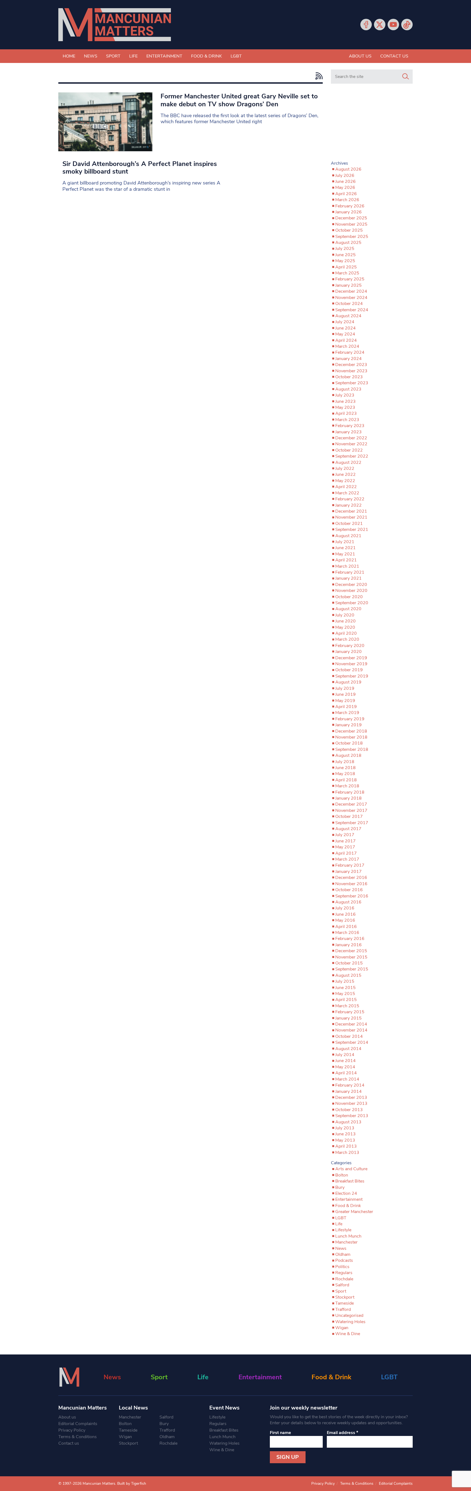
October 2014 (349, 1036)
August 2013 (348, 1122)
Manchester (346, 1242)
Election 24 (346, 1193)
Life (133, 56)
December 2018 (351, 731)
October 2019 (349, 670)
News (90, 56)
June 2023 (345, 401)
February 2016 (349, 939)
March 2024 (347, 346)
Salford (342, 1285)
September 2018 (351, 749)
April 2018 (346, 780)
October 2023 (349, 377)
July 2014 (344, 1055)
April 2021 (346, 560)
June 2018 (345, 768)
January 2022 (348, 505)
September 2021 (351, 530)
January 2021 (348, 578)
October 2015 (349, 963)
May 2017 (345, 847)
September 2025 (351, 237)
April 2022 (346, 487)
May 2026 (345, 187)
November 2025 (351, 224)
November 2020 (351, 591)
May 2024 (345, 334)
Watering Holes (350, 1322)
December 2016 (351, 878)
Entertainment (164, 56)
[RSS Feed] (318, 75)
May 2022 (345, 481)
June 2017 (345, 841)
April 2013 (346, 1146)
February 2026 (349, 206)
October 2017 (349, 816)
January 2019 (348, 725)
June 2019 (345, 694)
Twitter (379, 24)
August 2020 (348, 609)
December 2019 (351, 658)
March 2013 (347, 1153)
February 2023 (349, 426)
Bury (340, 1187)
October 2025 (349, 230)
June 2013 (345, 1134)
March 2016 (347, 933)
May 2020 (345, 627)
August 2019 (348, 682)
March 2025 (347, 273)
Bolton (341, 1175)
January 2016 (348, 945)
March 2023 (347, 420)
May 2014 (345, 1067)
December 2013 (351, 1097)
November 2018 (351, 737)
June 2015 (345, 988)
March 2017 (347, 859)
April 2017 (346, 853)
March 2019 (347, 713)
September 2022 (351, 456)
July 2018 (344, 762)
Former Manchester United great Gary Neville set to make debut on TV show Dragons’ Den (239, 100)
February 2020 (349, 646)
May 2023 (345, 407)
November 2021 (351, 517)
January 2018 (348, 798)
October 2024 (349, 304)
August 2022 (348, 462)
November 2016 (351, 884)
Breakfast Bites (349, 1181)
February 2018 (349, 792)
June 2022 (345, 474)
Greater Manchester (354, 1212)
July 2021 (344, 542)
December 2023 (351, 365)
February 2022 (349, 499)
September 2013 (351, 1116)
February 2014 (349, 1085)
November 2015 (351, 957)
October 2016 (349, 890)
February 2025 (349, 279)
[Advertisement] (372, 124)
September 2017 (351, 823)
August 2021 (348, 536)
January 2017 (348, 872)
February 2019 (349, 719)
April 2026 (346, 194)
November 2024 (351, 298)
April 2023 (346, 413)
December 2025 (351, 218)
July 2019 (344, 688)
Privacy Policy (71, 1430)
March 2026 (347, 200)
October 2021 (349, 524)
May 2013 (345, 1140)
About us (360, 56)
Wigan (341, 1328)
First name (280, 1432)
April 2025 (346, 267)
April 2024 (346, 340)
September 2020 (351, 603)
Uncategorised (349, 1315)
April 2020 (346, 633)
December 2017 (351, 804)
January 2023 (348, 432)
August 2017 (348, 829)
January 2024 (348, 359)
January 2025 (348, 285)
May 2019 (345, 701)
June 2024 (345, 328)
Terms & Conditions (77, 1437)
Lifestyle (343, 1230)
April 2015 (346, 1000)
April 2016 (346, 927)
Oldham (343, 1254)
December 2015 (351, 951)
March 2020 (347, 639)
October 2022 (349, 450)
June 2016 (345, 914)
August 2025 (348, 243)
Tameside (344, 1303)
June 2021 (345, 548)
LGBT (236, 56)
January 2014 (348, 1091)
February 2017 (349, 865)
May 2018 (345, 774)
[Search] (405, 76)
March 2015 (347, 1006)
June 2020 (345, 621)
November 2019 (351, 664)
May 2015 (345, 994)
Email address (342, 1432)
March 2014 (347, 1079)
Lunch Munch (348, 1236)
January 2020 (348, 652)
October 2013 (349, 1110)
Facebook (366, 24)
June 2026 (345, 182)
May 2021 (345, 554)
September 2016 (351, 896)
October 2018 (349, 743)
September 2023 (351, 383)
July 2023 (344, 395)
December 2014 (351, 1024)
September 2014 (351, 1042)
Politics (342, 1267)
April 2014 (346, 1073)
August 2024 (348, 316)
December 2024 (351, 291)
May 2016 (345, 920)
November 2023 (351, 371)
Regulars (343, 1273)
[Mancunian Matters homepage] (114, 24)
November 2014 (351, 1030)
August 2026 (348, 169)
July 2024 (344, 322)
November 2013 (351, 1103)
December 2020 (351, 585)
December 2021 (351, 511)
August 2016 (348, 902)
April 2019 (346, 707)
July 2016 (344, 908)
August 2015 (348, 975)
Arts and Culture (351, 1169)
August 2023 (348, 389)
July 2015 (344, 981)
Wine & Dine (347, 1334)
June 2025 (345, 255)
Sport (113, 56)
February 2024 (349, 352)
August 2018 (348, 755)
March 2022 (347, 493)
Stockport (344, 1297)
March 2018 (347, 786)
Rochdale (344, 1279)
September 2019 (351, 676)
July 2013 (344, 1128)
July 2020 (344, 615)
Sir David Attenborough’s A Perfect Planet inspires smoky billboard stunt (139, 167)
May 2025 (345, 261)
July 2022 (344, 468)
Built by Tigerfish (131, 1483)
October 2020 (349, 597)
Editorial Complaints (77, 1424)
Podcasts (344, 1260)
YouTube (393, 24)
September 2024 (351, 310)
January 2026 (348, 212)
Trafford (343, 1309)
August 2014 (348, 1049)
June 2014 (345, 1061)
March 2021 (347, 566)
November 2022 (351, 444)
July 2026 (344, 176)
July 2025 (344, 249)
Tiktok (407, 24)
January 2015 (348, 1018)
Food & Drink (206, 56)
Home (69, 56)
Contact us (394, 56)
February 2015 (349, 1012)
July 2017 (344, 835)
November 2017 (351, 810)
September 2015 (351, 969)
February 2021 (349, 572)
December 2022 (351, 438)
